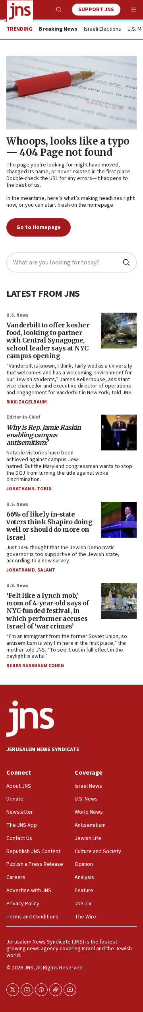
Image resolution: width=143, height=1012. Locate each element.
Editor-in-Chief (23, 417)
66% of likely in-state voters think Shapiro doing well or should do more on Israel (49, 525)
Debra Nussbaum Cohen (35, 665)
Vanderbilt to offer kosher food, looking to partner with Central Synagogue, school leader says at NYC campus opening (47, 340)
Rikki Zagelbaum (26, 402)
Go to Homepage (38, 227)
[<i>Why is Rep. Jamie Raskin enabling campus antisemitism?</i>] (119, 432)
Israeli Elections (102, 29)
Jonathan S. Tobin (29, 488)
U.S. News (17, 315)
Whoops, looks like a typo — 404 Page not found (67, 147)
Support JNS (96, 10)
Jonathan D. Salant (30, 570)
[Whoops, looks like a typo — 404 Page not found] (71, 92)
